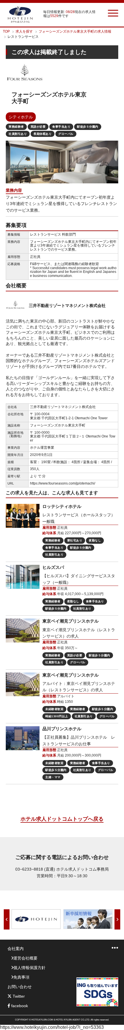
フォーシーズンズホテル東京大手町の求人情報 (75, 31)
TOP (6, 31)
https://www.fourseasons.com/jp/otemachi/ (62, 483)
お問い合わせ (19, 986)
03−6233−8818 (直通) (35, 869)
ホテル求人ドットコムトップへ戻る (62, 819)
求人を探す (24, 31)
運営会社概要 (25, 958)
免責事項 (21, 977)
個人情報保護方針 (29, 967)
